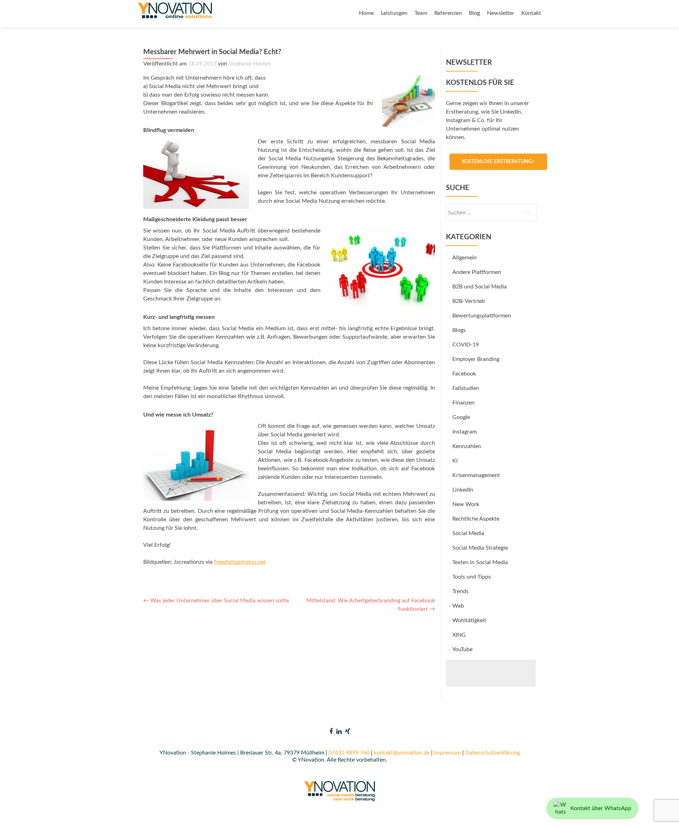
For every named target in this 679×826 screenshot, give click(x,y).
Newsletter (500, 13)
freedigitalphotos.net (240, 562)
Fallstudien (465, 388)
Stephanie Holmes (249, 64)
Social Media (468, 533)
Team (420, 13)
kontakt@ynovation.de (402, 753)
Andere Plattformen (476, 272)
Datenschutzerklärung (492, 753)
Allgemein (464, 257)
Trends (460, 591)
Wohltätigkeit (469, 620)
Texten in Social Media (480, 562)
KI (455, 461)
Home (366, 13)
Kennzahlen (466, 446)
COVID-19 (465, 345)
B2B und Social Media (479, 286)
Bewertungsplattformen (481, 316)
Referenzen (448, 13)
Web (458, 606)
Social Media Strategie (480, 548)
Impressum (447, 753)
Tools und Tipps (471, 577)
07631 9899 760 (349, 753)
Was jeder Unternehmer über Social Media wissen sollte (216, 600)
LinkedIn (462, 490)
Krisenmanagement (476, 475)
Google (461, 417)
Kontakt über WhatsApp (600, 808)
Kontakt (531, 13)
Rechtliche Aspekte (475, 519)
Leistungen (394, 13)
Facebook (464, 374)
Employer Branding (475, 359)
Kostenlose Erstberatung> (498, 161)
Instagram (464, 432)
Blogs (459, 330)
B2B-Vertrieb (468, 301)
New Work (465, 504)
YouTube (462, 649)
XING (459, 635)
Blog (474, 13)
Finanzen (463, 403)
